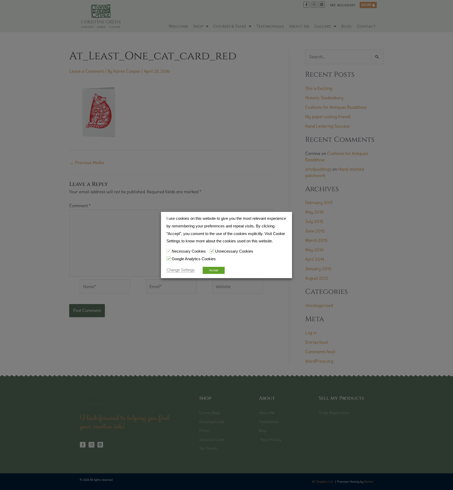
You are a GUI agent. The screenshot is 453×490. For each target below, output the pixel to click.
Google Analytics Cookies (194, 259)
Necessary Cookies (189, 251)
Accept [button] (213, 270)
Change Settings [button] (180, 270)
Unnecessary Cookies (234, 251)
